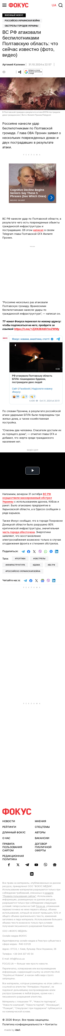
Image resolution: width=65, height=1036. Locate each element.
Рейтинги (9, 826)
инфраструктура (16, 565)
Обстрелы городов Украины (21, 26)
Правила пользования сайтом (12, 847)
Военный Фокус (14, 15)
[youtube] (36, 865)
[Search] (60, 5)
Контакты (51, 1024)
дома (37, 565)
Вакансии (42, 838)
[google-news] (54, 865)
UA (54, 5)
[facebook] (9, 865)
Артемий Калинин (13, 64)
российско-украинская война (23, 571)
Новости (8, 821)
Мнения (40, 821)
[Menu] (4, 5)
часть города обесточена (18, 532)
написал (38, 230)
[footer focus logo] (16, 811)
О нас (6, 838)
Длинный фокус (14, 832)
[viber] (45, 865)
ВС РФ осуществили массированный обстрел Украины (27, 497)
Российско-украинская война (22, 20)
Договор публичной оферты (43, 847)
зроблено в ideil (12, 1030)
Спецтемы (42, 826)
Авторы (40, 832)
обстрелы (40, 558)
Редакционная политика (13, 857)
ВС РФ (52, 565)
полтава (20, 558)
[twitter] (18, 865)
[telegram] (27, 865)
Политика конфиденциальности (22, 1024)
